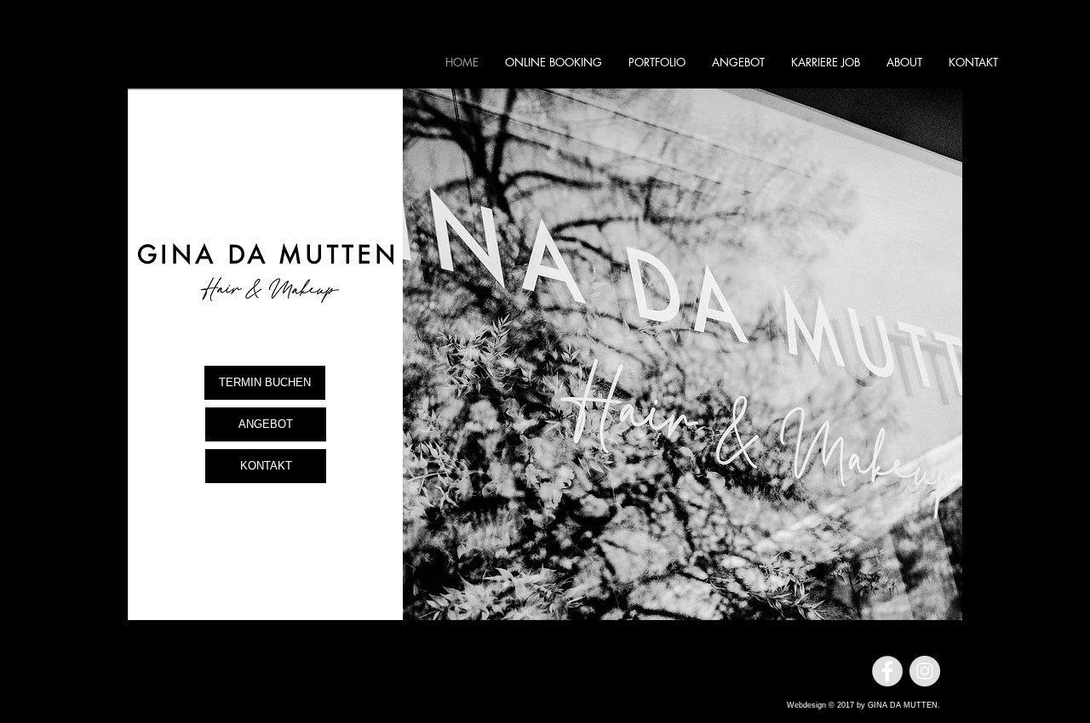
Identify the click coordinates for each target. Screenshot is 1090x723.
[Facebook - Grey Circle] (887, 671)
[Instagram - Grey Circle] (924, 671)
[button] (682, 354)
